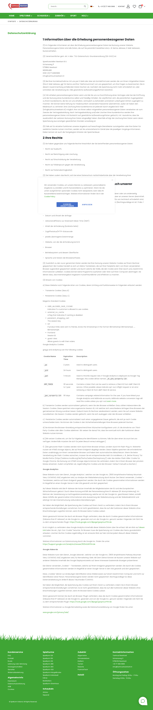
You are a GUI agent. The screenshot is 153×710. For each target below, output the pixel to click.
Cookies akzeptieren (67, 205)
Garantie (11, 669)
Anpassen (87, 204)
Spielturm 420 (48, 669)
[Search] (85, 6)
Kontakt (11, 658)
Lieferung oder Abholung (17, 664)
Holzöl (81, 674)
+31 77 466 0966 (119, 664)
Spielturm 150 (48, 658)
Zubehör (82, 652)
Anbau (45, 692)
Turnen (80, 664)
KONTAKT (121, 6)
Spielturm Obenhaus (51, 683)
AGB (9, 686)
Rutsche (81, 667)
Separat (46, 695)
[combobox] (68, 6)
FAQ (9, 655)
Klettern (81, 661)
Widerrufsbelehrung (15, 672)
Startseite (12, 21)
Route (10, 661)
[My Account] (128, 6)
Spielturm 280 (48, 664)
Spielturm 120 (48, 655)
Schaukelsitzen (83, 658)
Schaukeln (48, 688)
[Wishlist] (134, 6)
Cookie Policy (49, 196)
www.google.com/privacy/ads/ (56, 612)
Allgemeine (82, 655)
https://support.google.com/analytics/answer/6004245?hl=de (69, 544)
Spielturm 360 (48, 667)
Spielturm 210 (48, 661)
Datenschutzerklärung (16, 684)
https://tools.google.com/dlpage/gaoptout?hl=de (91, 602)
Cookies (11, 689)
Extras (45, 678)
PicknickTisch (83, 669)
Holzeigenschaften (15, 667)
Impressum (12, 681)
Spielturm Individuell (50, 675)
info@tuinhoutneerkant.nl (122, 667)
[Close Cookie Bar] (112, 180)
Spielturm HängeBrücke (52, 672)
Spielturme (48, 652)
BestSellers (47, 681)
